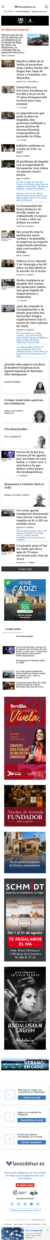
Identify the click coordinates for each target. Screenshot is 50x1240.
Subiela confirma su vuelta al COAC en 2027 (30, 149)
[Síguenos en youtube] (31, 1204)
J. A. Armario (22, 476)
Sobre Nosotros (38, 1220)
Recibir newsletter (32, 1142)
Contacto (8, 1224)
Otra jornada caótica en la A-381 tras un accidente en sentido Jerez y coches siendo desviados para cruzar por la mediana (31, 535)
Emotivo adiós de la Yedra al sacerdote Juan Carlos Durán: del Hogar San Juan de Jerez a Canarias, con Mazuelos (32, 70)
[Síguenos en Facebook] (38, 1204)
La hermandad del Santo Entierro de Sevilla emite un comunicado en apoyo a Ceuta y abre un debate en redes (31, 214)
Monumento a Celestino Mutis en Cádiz (24, 486)
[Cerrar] (47, 1230)
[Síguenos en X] (12, 1204)
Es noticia (8, 11)
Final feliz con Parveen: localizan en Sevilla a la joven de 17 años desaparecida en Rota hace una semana (31, 96)
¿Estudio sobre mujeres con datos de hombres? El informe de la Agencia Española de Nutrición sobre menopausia (24, 369)
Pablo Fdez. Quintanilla (27, 81)
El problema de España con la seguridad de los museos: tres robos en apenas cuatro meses (32, 168)
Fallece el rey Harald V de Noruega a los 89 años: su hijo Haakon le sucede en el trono (31, 266)
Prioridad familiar (16, 429)
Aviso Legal (18, 1224)
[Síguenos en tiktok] (25, 1204)
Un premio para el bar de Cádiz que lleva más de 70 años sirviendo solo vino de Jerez (32, 552)
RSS (44, 1224)
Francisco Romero (25, 226)
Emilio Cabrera (8, 56)
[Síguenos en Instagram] (19, 1204)
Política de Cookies (33, 1224)
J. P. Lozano (21, 107)
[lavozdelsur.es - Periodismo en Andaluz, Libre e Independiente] (25, 6)
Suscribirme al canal (32, 1120)
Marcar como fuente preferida (26, 1210)
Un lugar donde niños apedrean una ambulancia (23, 401)
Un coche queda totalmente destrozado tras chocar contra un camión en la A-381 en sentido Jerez (32, 517)
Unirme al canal (32, 1097)
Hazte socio (26, 1185)
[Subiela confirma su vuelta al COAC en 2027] (8, 148)
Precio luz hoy (23, 11)
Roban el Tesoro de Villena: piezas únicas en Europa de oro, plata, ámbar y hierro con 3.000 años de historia (32, 196)
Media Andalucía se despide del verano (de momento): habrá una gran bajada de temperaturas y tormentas (31, 289)
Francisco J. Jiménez (25, 562)
